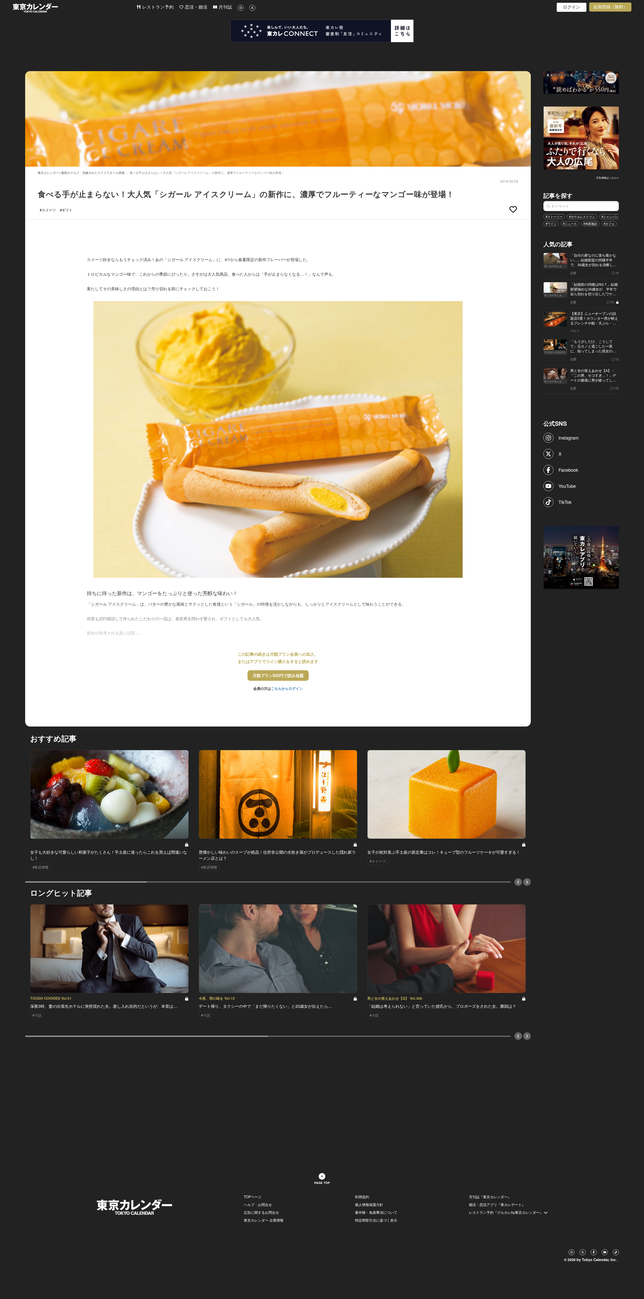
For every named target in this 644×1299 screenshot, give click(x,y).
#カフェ (609, 223)
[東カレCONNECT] (322, 31)
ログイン (571, 7)
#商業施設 (590, 223)
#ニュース (570, 223)
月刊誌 (224, 7)
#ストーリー (554, 216)
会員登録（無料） (610, 7)
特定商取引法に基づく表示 (376, 1220)
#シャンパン (609, 216)
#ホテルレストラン (582, 216)
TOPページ (252, 1196)
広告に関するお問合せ (261, 1212)
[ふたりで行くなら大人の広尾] (581, 137)
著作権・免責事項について (376, 1212)
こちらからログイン (287, 688)
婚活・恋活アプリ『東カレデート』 (497, 1204)
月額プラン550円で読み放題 (278, 675)
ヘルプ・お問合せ (258, 1204)
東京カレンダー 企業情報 (264, 1220)
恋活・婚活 (195, 7)
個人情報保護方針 (369, 1204)
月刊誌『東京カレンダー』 (490, 1196)
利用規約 (362, 1196)
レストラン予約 (157, 7)
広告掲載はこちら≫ (607, 177)
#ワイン (551, 223)
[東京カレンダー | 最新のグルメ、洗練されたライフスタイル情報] (74, 8)
